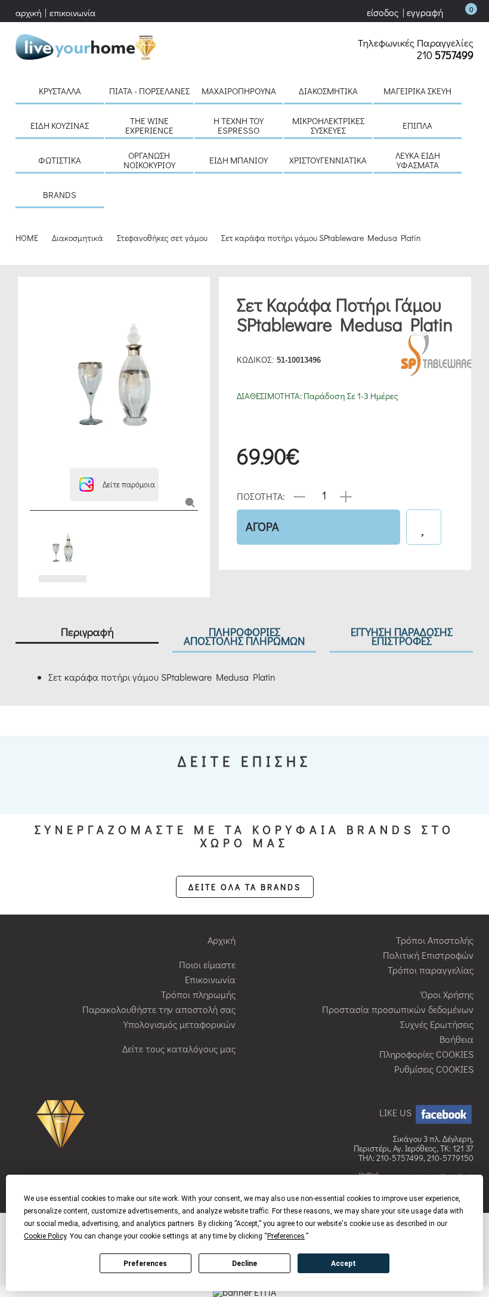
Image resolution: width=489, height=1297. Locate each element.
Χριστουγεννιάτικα (328, 160)
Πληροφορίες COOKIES (426, 1054)
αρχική (29, 12)
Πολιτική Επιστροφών (428, 955)
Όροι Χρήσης (447, 994)
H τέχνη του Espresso (238, 125)
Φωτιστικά (59, 160)
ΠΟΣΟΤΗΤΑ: (261, 495)
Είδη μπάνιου (238, 160)
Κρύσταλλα (60, 91)
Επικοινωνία (210, 979)
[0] (459, 12)
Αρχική (222, 940)
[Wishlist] (423, 527)
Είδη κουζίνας (59, 125)
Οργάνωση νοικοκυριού (149, 160)
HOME (27, 237)
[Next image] (36, 452)
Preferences (145, 1263)
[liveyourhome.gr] (86, 45)
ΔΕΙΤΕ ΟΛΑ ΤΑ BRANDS (244, 887)
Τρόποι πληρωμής (198, 994)
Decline (244, 1263)
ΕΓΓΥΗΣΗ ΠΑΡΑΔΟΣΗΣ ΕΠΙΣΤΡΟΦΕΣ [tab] (402, 636)
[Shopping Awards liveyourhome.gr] (63, 1122)
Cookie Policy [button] (45, 1236)
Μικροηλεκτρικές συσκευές (328, 125)
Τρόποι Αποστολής (434, 940)
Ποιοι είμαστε (207, 964)
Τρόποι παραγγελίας (430, 970)
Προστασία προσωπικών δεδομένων (397, 1009)
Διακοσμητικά (328, 91)
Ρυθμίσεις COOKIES (433, 1069)
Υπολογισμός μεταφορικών (179, 1024)
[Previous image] (36, 294)
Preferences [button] (286, 1236)
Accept (343, 1263)
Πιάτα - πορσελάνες (149, 91)
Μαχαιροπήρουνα (239, 91)
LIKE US (396, 1112)
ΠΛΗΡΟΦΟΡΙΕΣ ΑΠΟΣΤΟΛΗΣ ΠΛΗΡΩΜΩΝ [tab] (244, 636)
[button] (114, 484)
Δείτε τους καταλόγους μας (179, 1048)
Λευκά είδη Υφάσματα (417, 160)
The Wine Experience (149, 125)
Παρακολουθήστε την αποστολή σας (159, 1009)
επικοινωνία (72, 12)
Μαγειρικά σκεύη (417, 91)
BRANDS (59, 194)
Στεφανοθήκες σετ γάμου (162, 237)
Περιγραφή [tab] (87, 631)
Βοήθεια (456, 1039)
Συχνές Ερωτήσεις (436, 1024)
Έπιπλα (417, 125)
